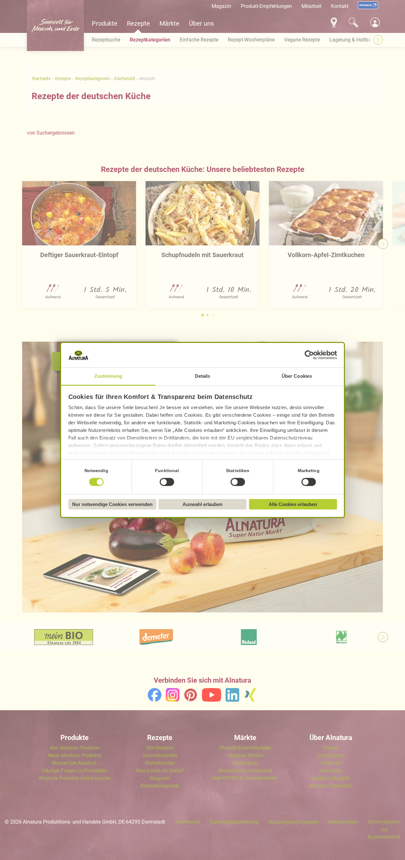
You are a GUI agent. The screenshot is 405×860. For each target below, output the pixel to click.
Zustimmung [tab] (108, 376)
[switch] (167, 482)
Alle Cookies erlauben (293, 504)
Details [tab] (202, 376)
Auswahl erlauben (202, 504)
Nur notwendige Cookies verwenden (112, 504)
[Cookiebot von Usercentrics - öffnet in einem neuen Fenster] (309, 355)
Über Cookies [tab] (297, 376)
